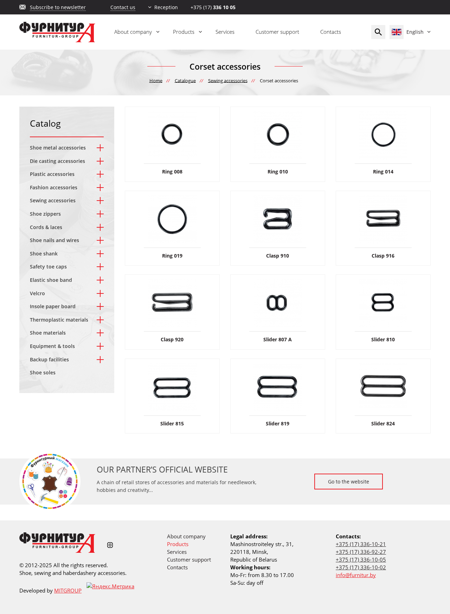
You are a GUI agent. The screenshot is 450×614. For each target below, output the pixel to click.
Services (225, 31)
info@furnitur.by (356, 574)
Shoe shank (44, 253)
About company (133, 31)
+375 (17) (213, 7)
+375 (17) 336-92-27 (361, 551)
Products (183, 31)
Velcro (37, 293)
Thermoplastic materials (59, 319)
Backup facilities (49, 359)
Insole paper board (53, 306)
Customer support (277, 31)
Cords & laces (46, 227)
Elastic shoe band (51, 280)
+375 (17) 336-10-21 (361, 543)
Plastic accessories (52, 174)
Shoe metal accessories (58, 147)
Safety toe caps (48, 266)
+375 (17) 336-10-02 (361, 567)
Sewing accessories (53, 200)
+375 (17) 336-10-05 (361, 559)
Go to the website (348, 481)
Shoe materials (48, 332)
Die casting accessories (57, 161)
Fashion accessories (53, 187)
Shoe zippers (45, 213)
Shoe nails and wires (54, 240)
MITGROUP (68, 590)
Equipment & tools (52, 346)
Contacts (330, 31)
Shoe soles (43, 372)
